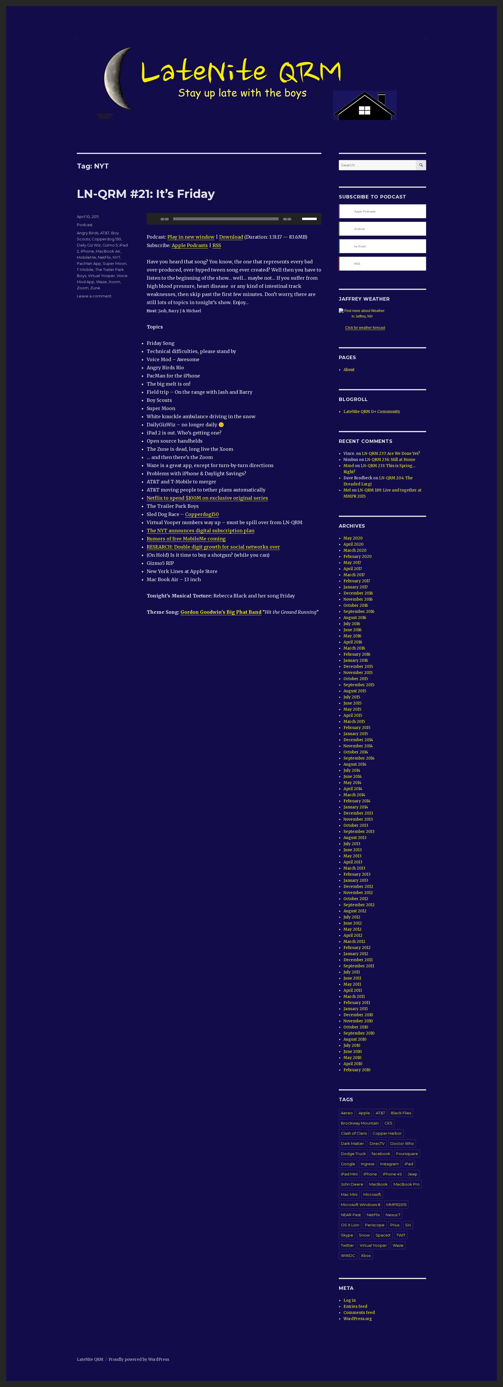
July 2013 (351, 843)
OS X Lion (350, 1225)
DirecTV (377, 1143)
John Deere (352, 1184)
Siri (408, 1225)
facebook (381, 1153)
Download (231, 237)
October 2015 (355, 678)
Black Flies (401, 1113)
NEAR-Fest (351, 1214)
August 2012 (354, 911)
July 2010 (351, 1045)
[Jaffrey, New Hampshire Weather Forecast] (365, 314)
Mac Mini (349, 1194)
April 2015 (352, 715)
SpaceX (383, 1235)
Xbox (366, 1255)
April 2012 (352, 935)
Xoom (114, 281)
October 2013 (355, 825)
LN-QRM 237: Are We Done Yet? (391, 453)
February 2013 (357, 874)
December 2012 (358, 886)
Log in (349, 1300)
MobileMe (86, 257)
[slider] (310, 218)
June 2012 (352, 923)
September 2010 (359, 1033)
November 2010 (358, 1021)
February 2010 (357, 1069)
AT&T (104, 232)
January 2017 (355, 587)
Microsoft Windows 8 (360, 1204)
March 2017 (354, 574)
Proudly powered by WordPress (139, 1359)
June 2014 (352, 776)
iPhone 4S (392, 1174)
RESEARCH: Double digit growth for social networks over (213, 547)
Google (348, 1163)
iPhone (87, 251)
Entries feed (355, 1306)
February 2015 (356, 727)
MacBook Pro (407, 1184)
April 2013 (352, 862)
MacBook (378, 1184)
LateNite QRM (90, 1359)
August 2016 (354, 617)
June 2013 (352, 849)
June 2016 (352, 629)
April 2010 (352, 1063)
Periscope (375, 1225)
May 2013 (352, 856)
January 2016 (355, 660)
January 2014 (355, 807)
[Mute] (297, 219)
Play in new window (191, 237)
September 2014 (359, 758)
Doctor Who (402, 1143)
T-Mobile (85, 269)
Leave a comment (94, 296)
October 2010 (355, 1027)
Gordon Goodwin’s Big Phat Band (220, 612)
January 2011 (355, 1008)
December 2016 (358, 593)
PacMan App (89, 263)
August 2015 (354, 691)
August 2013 (354, 837)
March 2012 (354, 941)
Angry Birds (87, 232)
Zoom (82, 287)
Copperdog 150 (106, 239)
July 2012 (351, 917)
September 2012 (359, 904)
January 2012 (355, 953)
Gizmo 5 (110, 245)
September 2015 (358, 684)
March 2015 (354, 721)
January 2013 (355, 880)
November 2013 (358, 819)
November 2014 (358, 746)
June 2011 (352, 978)
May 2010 (352, 1057)
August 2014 (354, 764)
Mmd (348, 465)
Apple (364, 1113)
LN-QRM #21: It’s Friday (146, 194)
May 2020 (353, 538)
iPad (409, 1163)
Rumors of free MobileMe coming (186, 539)
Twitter (347, 1245)
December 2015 (358, 666)
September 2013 (359, 831)
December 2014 (358, 739)
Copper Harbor (387, 1133)
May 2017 (352, 562)
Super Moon (114, 263)
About (349, 369)
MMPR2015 (396, 1204)
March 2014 (354, 794)
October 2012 (355, 898)
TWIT (400, 1235)
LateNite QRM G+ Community (371, 411)
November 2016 (358, 599)
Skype (347, 1235)
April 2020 (353, 544)
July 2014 (351, 770)
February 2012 (357, 947)
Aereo (347, 1113)
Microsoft (372, 1194)
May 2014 (352, 782)
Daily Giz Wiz (89, 245)
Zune (95, 287)
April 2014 (352, 788)
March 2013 (354, 868)
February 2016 (356, 654)
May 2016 (352, 636)
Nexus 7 (393, 1214)
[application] (234, 219)
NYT (116, 257)
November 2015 (358, 672)
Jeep (412, 1174)
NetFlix (104, 257)
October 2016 (355, 605)
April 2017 (352, 568)
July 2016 (351, 623)
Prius (394, 1225)
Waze (101, 281)
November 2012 (358, 892)
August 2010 (354, 1039)
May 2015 (352, 709)
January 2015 (355, 733)
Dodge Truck (353, 1153)
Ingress (367, 1163)
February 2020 (357, 556)
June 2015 (352, 703)
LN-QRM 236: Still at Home (390, 459)
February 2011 (356, 1002)
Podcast (85, 224)
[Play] (154, 219)
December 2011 (358, 959)
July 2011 (351, 972)
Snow (364, 1235)
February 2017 (356, 581)
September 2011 (358, 966)
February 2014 (357, 801)
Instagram (389, 1163)
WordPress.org (357, 1318)
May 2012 (352, 929)
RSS (216, 245)
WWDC (348, 1255)
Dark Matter (352, 1143)
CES (388, 1123)
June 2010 (352, 1051)
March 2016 (354, 648)
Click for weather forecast (365, 328)
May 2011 (352, 984)
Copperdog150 (202, 514)
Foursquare (407, 1153)
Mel (347, 490)
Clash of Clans (354, 1133)
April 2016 (352, 642)
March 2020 (354, 550)
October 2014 (355, 752)
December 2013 (358, 813)
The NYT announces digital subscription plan (200, 530)
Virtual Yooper (101, 275)
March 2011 (354, 996)
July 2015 (351, 697)
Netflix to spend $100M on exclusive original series (207, 498)
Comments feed (359, 1312)
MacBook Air (108, 251)
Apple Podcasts (190, 245)
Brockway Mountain (360, 1123)
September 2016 (358, 611)
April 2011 (352, 990)
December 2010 (358, 1014)
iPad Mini (349, 1174)
